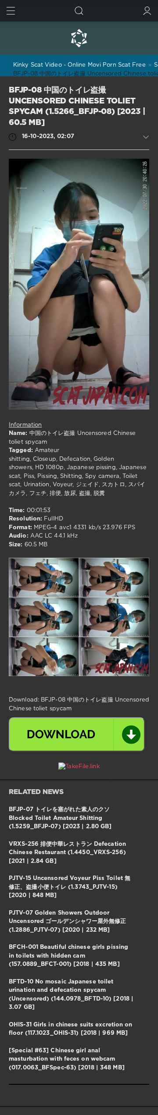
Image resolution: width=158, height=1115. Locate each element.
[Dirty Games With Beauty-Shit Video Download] (79, 38)
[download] (77, 734)
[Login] (147, 10)
